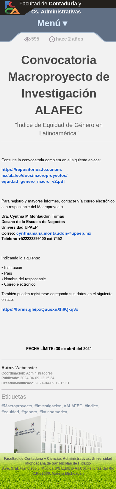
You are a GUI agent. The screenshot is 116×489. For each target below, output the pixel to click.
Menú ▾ (52, 23)
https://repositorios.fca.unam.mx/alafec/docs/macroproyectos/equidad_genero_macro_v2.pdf (34, 175)
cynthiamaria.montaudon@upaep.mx (53, 233)
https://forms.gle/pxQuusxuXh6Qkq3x (39, 309)
